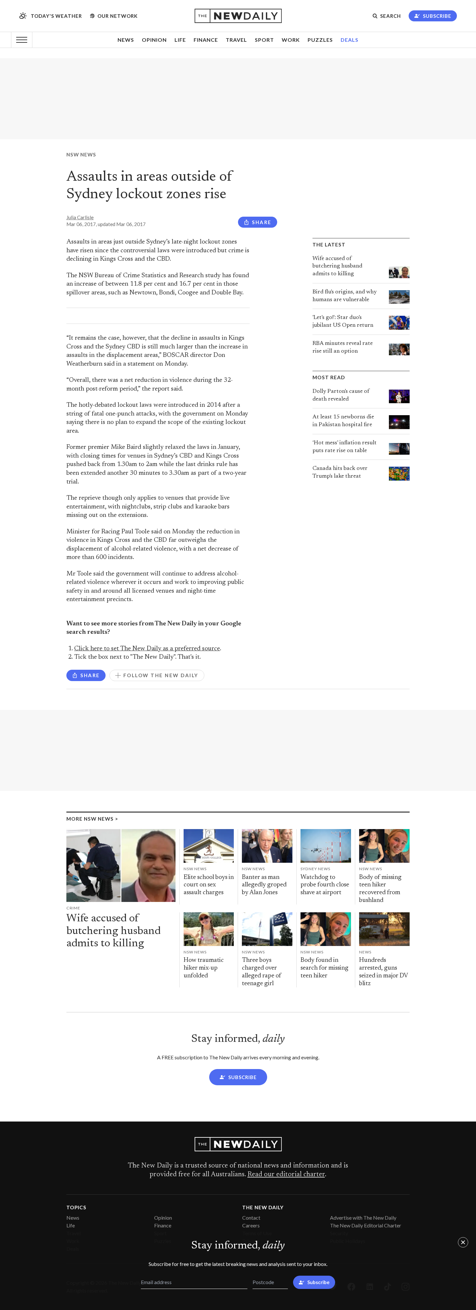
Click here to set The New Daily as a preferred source (147, 649)
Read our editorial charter (286, 1174)
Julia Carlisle (80, 217)
